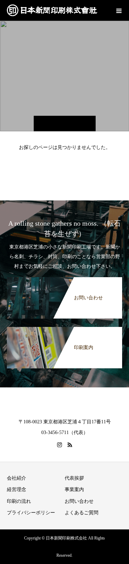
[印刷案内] (64, 330)
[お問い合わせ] (64, 280)
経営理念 (16, 489)
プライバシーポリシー (31, 512)
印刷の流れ (19, 501)
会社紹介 (16, 478)
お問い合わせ (79, 501)
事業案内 (74, 489)
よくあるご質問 (81, 512)
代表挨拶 (74, 478)
